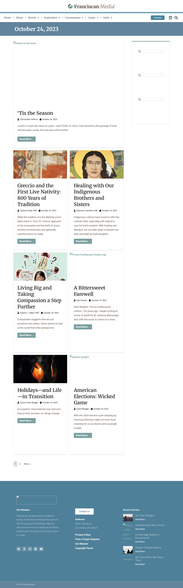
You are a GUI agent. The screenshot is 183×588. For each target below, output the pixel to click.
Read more (140, 519)
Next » (27, 463)
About (19, 17)
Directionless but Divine (150, 525)
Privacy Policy (83, 534)
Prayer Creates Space (148, 547)
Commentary (72, 17)
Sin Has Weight (144, 515)
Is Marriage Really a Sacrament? (147, 536)
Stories (32, 17)
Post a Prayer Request (87, 539)
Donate (158, 17)
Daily (106, 17)
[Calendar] (170, 18)
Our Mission (22, 509)
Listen (91, 17)
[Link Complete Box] (68, 94)
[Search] (176, 18)
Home (7, 17)
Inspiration (50, 17)
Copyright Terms (84, 548)
